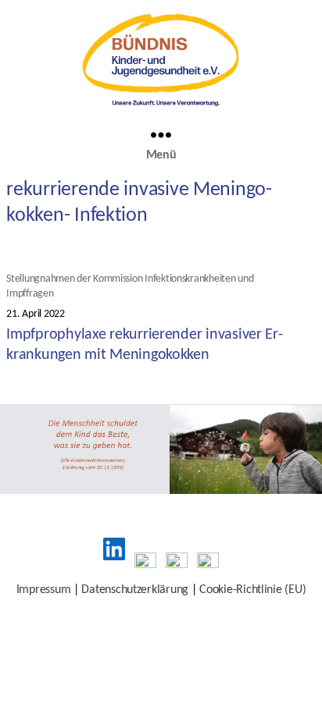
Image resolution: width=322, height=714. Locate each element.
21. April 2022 (35, 314)
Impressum (43, 590)
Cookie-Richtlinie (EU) (252, 590)
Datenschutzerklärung (134, 590)
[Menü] (161, 135)
